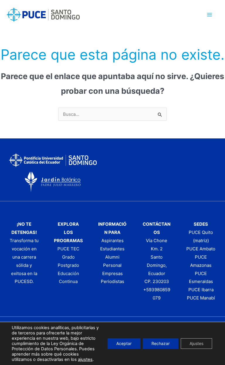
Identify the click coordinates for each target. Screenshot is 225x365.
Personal (112, 265)
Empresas (112, 273)
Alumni (112, 257)
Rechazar (160, 343)
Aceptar (124, 343)
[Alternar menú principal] (209, 15)
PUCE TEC (68, 249)
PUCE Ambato (200, 249)
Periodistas (112, 281)
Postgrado (68, 265)
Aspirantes (112, 240)
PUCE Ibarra (201, 289)
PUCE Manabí (201, 298)
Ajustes (196, 343)
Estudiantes (112, 249)
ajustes (85, 359)
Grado (68, 257)
